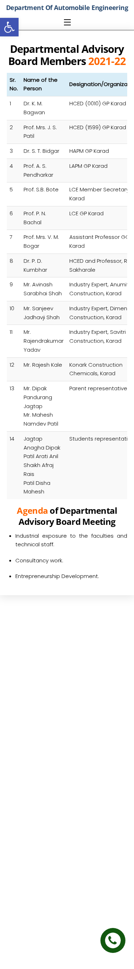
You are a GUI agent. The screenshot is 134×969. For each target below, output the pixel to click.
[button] (9, 27)
